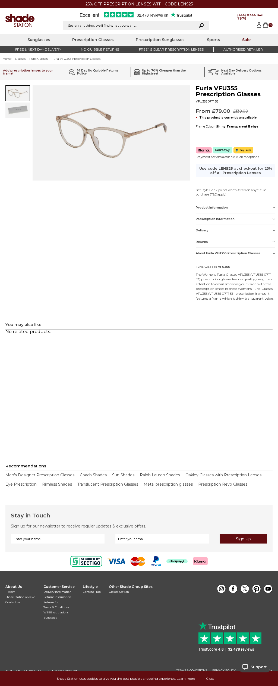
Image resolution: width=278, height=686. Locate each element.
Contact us (12, 602)
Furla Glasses (38, 59)
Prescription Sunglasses (160, 39)
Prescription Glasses (93, 39)
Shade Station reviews (20, 597)
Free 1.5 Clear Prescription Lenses (171, 49)
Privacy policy (224, 670)
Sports (213, 39)
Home (7, 59)
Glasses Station (119, 592)
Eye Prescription (21, 484)
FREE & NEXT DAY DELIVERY (38, 49)
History (10, 592)
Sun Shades (123, 475)
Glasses (20, 59)
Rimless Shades (57, 484)
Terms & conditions (191, 670)
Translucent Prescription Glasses (107, 484)
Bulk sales (50, 617)
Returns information (57, 597)
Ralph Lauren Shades (160, 475)
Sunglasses (38, 39)
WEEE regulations (55, 612)
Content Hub (92, 592)
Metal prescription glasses (168, 484)
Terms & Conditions (56, 607)
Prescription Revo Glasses (222, 484)
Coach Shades (93, 475)
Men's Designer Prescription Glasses (39, 475)
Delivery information (57, 592)
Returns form (52, 602)
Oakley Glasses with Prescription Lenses (223, 475)
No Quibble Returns (100, 49)
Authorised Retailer (243, 49)
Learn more (186, 678)
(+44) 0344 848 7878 (250, 16)
